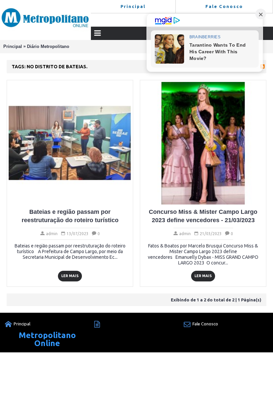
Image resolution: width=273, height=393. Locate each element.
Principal (12, 46)
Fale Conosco (205, 323)
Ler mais (70, 276)
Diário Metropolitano (48, 46)
